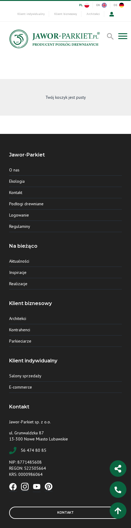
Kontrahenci (19, 329)
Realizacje (18, 283)
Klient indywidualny (31, 14)
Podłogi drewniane (26, 204)
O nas (14, 170)
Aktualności (19, 261)
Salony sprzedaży (25, 376)
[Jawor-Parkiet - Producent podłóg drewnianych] (53, 40)
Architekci (93, 14)
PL (81, 5)
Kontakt (15, 192)
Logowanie (19, 215)
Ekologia (17, 181)
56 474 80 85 (33, 450)
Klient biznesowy (65, 14)
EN (98, 5)
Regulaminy (19, 226)
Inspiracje (18, 272)
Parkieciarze (20, 341)
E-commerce (20, 387)
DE (115, 5)
